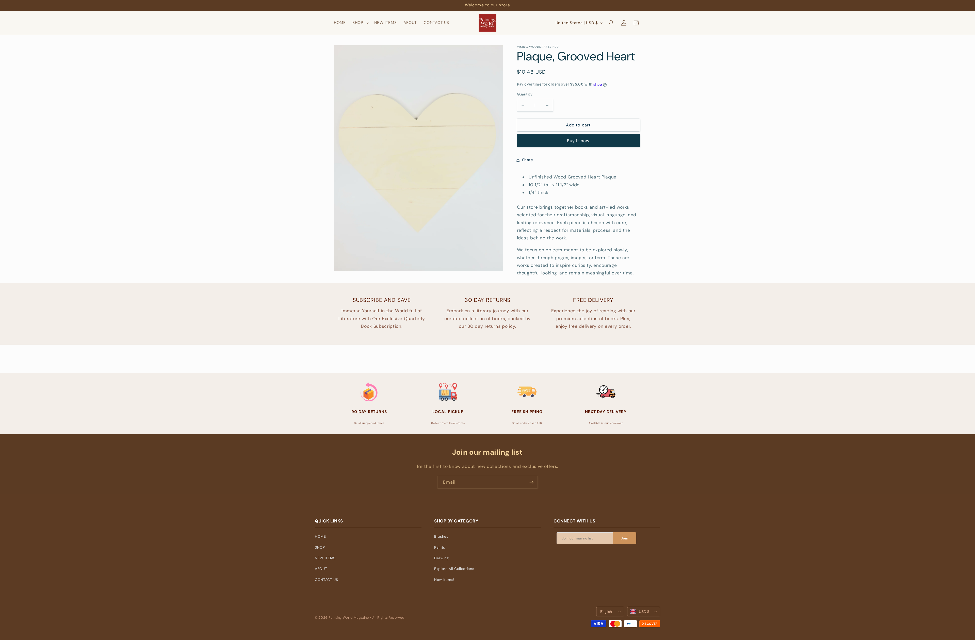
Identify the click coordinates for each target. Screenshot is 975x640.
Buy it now (578, 140)
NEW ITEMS (325, 558)
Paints (439, 547)
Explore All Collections (454, 568)
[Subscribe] (531, 482)
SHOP (320, 547)
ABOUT (321, 568)
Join (624, 538)
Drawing (441, 558)
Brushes (441, 536)
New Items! (444, 579)
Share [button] (527, 159)
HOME (320, 536)
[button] (360, 23)
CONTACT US (326, 579)
